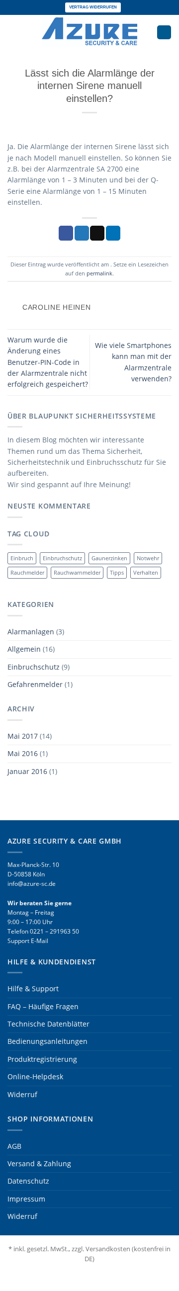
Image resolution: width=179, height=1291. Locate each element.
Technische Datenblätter (48, 1024)
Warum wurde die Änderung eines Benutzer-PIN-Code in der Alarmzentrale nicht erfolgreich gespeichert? (47, 362)
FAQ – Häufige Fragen (43, 1006)
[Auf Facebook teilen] (66, 233)
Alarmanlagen (30, 631)
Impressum (26, 1199)
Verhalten (145, 572)
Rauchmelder (27, 572)
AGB (14, 1146)
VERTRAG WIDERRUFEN (93, 6)
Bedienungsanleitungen (47, 1041)
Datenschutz (28, 1181)
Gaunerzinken (109, 558)
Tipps (117, 572)
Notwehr (148, 558)
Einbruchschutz (62, 558)
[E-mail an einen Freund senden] (97, 233)
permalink (99, 273)
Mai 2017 (22, 736)
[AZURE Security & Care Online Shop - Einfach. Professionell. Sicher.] (89, 32)
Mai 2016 (22, 753)
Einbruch (21, 558)
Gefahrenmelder (35, 684)
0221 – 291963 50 (54, 931)
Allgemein (24, 649)
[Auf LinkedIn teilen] (113, 233)
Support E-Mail (27, 941)
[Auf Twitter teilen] (82, 233)
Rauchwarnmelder (77, 572)
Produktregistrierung (42, 1059)
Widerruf (22, 1094)
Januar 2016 (27, 771)
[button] (12, 32)
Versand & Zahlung (39, 1163)
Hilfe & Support (33, 988)
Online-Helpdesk (35, 1076)
